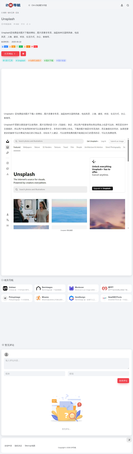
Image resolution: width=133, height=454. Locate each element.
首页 (4, 12)
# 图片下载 (48, 60)
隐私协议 (18, 445)
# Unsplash (20, 60)
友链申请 (8, 445)
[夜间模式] (129, 439)
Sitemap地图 (30, 445)
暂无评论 (9, 344)
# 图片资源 (61, 60)
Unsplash (8, 113)
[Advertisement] (106, 35)
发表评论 (123, 380)
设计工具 (11, 12)
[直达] (31, 288)
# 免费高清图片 (35, 60)
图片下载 (29, 113)
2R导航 (73, 447)
